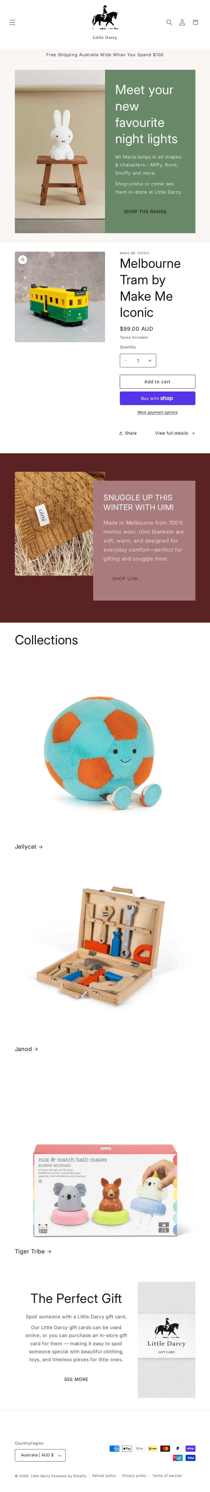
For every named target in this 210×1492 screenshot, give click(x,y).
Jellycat (25, 846)
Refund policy (104, 1476)
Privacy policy (134, 1476)
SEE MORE (76, 1379)
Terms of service (167, 1476)
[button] (12, 22)
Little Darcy (40, 1476)
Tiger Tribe (30, 1251)
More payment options (158, 412)
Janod (23, 1048)
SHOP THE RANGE (145, 211)
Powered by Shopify (69, 1476)
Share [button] (131, 433)
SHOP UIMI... (127, 578)
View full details (171, 433)
